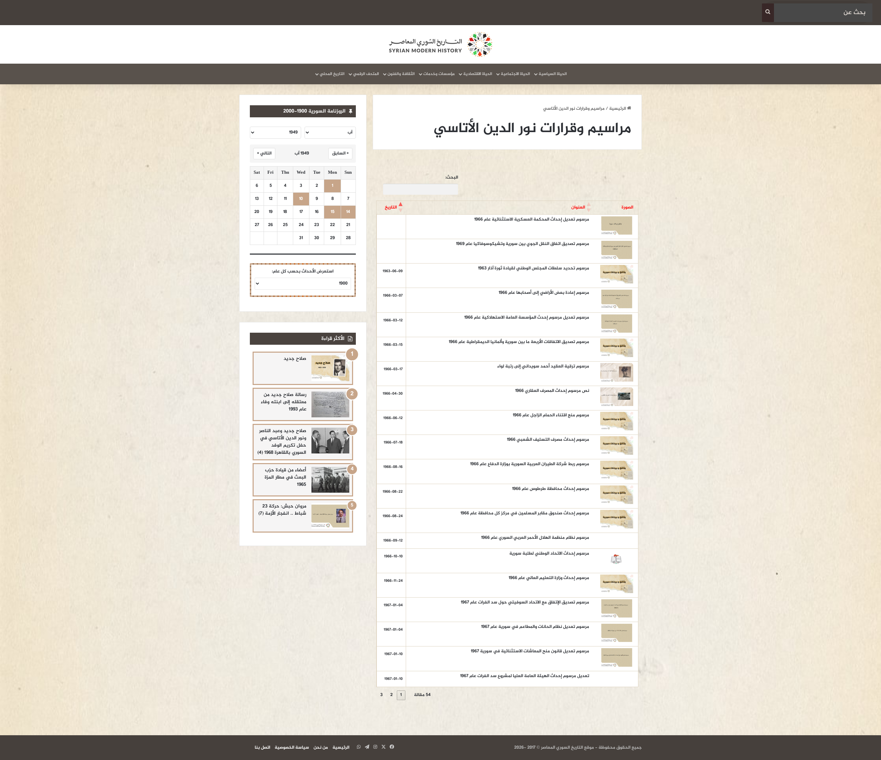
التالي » (264, 153)
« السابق (340, 153)
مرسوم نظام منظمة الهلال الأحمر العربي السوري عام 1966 (535, 538)
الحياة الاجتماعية (515, 74)
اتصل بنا (262, 747)
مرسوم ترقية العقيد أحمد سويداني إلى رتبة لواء (543, 366)
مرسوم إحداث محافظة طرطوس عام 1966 (550, 489)
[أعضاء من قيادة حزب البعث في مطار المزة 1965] (330, 480)
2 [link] (391, 695)
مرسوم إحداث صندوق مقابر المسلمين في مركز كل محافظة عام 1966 (524, 513)
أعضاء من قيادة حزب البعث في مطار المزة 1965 (285, 477)
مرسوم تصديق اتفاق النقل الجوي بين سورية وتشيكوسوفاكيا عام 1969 (522, 244)
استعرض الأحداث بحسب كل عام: (302, 271)
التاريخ (391, 207)
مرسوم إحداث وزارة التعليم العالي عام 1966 (549, 578)
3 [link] (381, 695)
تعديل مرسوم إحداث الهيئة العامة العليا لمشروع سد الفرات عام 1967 (524, 676)
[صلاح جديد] (330, 368)
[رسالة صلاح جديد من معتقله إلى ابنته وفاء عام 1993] (330, 404)
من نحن (321, 747)
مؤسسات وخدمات (439, 74)
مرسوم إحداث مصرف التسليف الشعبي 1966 (548, 439)
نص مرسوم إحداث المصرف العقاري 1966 (552, 391)
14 (348, 212)
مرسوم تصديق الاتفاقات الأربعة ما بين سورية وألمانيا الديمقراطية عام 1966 (519, 342)
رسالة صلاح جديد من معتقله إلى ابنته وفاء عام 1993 (283, 402)
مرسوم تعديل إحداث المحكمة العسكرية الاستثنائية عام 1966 (531, 219)
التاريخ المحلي (332, 74)
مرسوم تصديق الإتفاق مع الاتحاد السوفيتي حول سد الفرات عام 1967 (525, 602)
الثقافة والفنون (401, 74)
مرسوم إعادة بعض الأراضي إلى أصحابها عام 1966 (544, 293)
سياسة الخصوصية (292, 747)
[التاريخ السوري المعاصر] (440, 44)
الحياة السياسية (553, 74)
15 (333, 212)
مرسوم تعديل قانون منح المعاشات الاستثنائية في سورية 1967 (530, 651)
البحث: (451, 177)
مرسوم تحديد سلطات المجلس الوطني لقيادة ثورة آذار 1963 (533, 268)
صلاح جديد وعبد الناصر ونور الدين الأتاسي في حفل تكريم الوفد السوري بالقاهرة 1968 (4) (281, 442)
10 (301, 199)
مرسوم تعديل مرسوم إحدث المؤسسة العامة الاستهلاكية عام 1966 (526, 317)
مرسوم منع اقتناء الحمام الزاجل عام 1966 (551, 415)
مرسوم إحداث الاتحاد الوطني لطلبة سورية (549, 553)
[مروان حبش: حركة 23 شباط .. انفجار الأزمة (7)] (330, 516)
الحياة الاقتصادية (477, 74)
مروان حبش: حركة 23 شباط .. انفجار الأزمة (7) (282, 509)
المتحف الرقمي (366, 74)
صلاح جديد (295, 359)
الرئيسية (618, 109)
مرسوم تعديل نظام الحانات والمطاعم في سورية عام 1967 (535, 627)
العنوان (578, 207)
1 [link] (401, 695)
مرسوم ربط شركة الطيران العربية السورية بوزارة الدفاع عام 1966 (529, 464)
